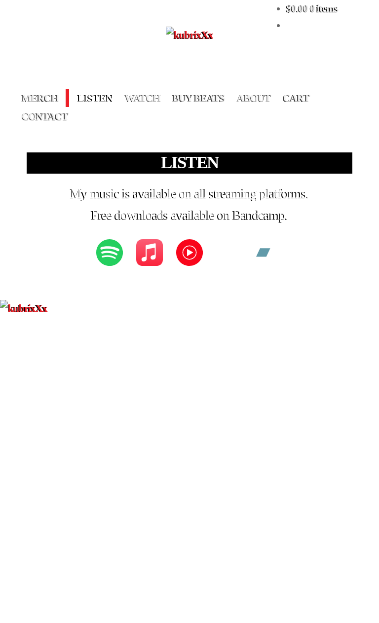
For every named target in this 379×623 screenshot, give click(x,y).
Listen (95, 98)
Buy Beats (199, 98)
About (254, 98)
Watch (142, 98)
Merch (40, 98)
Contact (45, 116)
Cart (296, 98)
